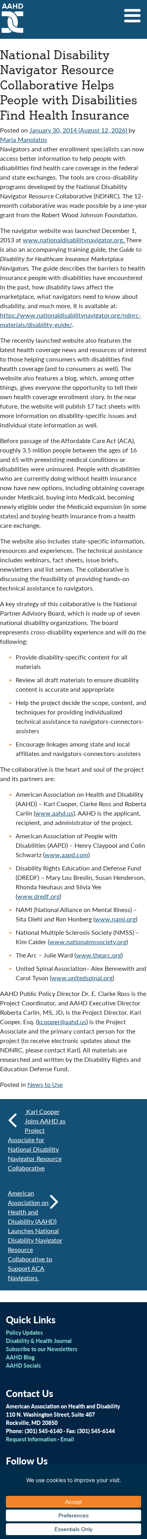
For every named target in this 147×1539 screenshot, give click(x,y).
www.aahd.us (54, 813)
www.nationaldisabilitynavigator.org (73, 239)
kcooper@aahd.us (62, 1021)
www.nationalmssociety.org (87, 941)
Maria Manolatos (23, 139)
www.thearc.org (98, 954)
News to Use (45, 1084)
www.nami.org (115, 918)
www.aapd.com (66, 854)
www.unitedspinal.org (82, 977)
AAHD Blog (20, 1357)
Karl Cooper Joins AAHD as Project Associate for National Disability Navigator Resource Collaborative (36, 1139)
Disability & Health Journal (39, 1341)
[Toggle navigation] (132, 13)
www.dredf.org (38, 896)
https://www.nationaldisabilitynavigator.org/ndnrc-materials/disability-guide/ (70, 320)
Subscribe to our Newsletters (41, 1349)
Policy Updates (24, 1332)
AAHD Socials (23, 1365)
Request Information (31, 1439)
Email (67, 1439)
